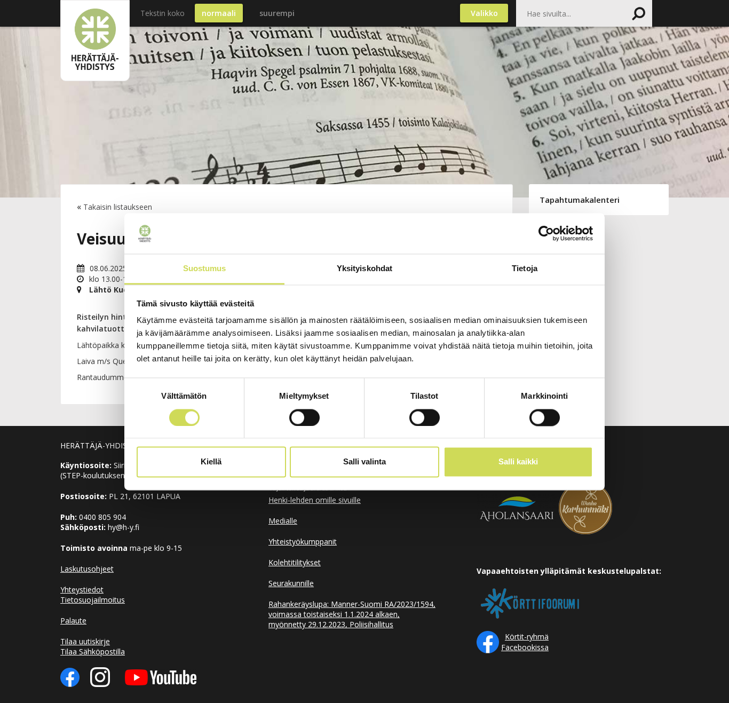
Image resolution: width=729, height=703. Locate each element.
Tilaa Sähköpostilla (92, 651)
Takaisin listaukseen (117, 207)
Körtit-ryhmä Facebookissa (525, 641)
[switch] (304, 417)
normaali (219, 13)
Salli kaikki (518, 462)
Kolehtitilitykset (294, 562)
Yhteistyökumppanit (302, 541)
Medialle (282, 521)
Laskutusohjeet (87, 569)
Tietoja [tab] (524, 268)
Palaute (73, 620)
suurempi (277, 13)
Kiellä (211, 462)
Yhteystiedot (82, 589)
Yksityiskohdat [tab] (364, 268)
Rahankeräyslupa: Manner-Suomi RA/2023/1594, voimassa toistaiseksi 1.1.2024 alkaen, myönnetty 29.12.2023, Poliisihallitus (351, 614)
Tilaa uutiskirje (85, 641)
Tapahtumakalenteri (580, 199)
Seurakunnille (291, 583)
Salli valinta (364, 462)
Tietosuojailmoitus (92, 600)
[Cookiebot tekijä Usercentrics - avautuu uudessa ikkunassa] (546, 233)
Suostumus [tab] (204, 268)
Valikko (484, 13)
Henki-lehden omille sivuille (314, 500)
